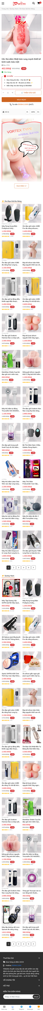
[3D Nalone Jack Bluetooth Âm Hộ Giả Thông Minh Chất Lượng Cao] (11, 624)
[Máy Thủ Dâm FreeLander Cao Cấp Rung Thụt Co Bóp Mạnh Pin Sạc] (32, 468)
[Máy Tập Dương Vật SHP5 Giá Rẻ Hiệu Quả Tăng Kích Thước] (11, 587)
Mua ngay (21, 100)
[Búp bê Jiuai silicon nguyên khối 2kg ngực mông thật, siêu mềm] (32, 322)
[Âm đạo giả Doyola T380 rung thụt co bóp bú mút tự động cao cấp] (32, 539)
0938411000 (23, 104)
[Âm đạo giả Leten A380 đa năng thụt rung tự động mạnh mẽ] (11, 249)
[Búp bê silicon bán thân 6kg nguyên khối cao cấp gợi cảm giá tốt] (32, 249)
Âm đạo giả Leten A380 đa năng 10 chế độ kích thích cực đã (31, 301)
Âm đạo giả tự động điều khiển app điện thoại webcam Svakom (11, 301)
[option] (21, 34)
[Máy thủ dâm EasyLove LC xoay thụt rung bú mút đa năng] (11, 539)
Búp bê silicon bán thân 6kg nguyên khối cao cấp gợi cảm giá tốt (32, 265)
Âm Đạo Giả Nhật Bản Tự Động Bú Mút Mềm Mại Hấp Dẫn (32, 749)
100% (33, 112)
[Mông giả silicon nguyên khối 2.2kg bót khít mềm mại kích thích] (32, 359)
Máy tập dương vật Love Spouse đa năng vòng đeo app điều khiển (10, 929)
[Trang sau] (34, 567)
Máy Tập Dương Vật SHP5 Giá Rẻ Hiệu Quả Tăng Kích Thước (10, 603)
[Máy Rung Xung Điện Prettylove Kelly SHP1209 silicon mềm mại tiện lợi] (11, 213)
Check (36, 997)
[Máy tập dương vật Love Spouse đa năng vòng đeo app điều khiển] (11, 914)
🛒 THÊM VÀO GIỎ (28, 93)
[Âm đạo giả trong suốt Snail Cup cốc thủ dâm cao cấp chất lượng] (11, 432)
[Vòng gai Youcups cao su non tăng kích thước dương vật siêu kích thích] (32, 877)
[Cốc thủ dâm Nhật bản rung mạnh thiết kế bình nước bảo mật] (21, 34)
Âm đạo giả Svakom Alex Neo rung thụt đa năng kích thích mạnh (32, 411)
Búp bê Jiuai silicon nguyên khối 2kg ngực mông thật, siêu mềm (31, 338)
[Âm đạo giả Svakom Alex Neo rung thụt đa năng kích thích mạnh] (32, 395)
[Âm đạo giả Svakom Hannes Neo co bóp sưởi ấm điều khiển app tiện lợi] (11, 322)
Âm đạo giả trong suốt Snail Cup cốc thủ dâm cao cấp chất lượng (10, 447)
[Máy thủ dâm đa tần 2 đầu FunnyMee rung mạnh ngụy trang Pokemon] (32, 505)
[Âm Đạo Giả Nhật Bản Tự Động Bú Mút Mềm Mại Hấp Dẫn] (32, 733)
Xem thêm (20, 186)
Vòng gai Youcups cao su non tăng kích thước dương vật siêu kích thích (32, 893)
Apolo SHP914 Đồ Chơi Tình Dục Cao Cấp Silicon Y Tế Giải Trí (11, 676)
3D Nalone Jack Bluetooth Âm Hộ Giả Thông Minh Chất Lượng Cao (11, 639)
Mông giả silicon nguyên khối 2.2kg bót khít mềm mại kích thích (31, 374)
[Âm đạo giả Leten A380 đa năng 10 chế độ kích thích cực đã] (32, 286)
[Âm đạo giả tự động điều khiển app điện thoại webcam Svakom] (11, 286)
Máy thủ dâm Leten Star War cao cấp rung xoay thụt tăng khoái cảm (10, 484)
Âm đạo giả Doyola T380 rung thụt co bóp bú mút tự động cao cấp (32, 553)
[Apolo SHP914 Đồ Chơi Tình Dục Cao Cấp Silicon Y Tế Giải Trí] (11, 660)
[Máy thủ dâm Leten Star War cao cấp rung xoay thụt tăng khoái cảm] (11, 468)
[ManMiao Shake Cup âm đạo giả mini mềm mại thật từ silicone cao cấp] (11, 359)
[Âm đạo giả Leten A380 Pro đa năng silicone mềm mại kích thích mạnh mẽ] (32, 213)
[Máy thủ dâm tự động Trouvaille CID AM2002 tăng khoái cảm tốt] (11, 395)
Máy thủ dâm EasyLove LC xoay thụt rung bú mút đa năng (11, 553)
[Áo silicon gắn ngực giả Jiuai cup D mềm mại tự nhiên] (32, 660)
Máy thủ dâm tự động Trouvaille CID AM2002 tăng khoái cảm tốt (10, 411)
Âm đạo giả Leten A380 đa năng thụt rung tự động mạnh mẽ (10, 265)
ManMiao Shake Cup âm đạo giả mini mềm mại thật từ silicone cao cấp (11, 374)
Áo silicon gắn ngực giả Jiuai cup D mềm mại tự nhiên (31, 676)
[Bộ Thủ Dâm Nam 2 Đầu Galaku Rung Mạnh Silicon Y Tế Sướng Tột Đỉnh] (32, 432)
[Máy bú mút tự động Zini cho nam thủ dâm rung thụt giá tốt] (11, 505)
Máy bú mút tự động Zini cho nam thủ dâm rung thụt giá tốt (11, 518)
